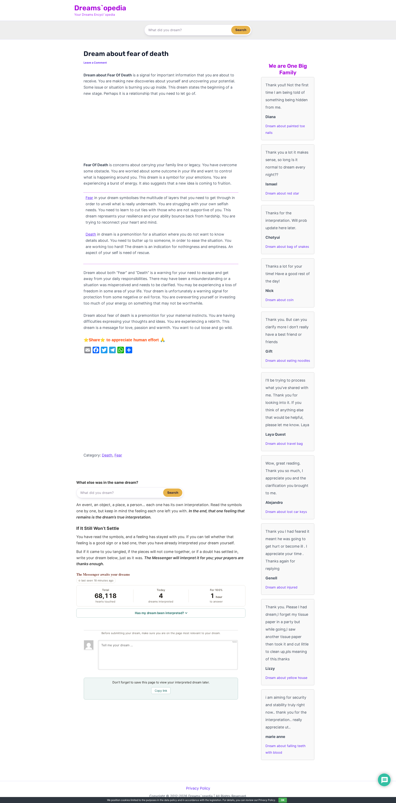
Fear (89, 198)
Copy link (161, 690)
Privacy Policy (198, 788)
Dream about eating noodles (287, 360)
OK (282, 800)
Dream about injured (281, 587)
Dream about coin (279, 300)
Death (91, 234)
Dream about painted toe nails (285, 129)
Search (240, 30)
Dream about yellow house (286, 678)
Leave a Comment (95, 62)
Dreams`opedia (100, 8)
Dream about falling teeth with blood (285, 749)
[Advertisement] (161, 131)
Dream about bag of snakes (287, 246)
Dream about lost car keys (286, 512)
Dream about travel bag (284, 443)
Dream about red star (282, 193)
